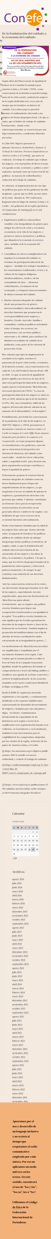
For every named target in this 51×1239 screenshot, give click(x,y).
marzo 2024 (18, 988)
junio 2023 (17, 1024)
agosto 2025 (18, 927)
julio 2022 (17, 1069)
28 (29, 849)
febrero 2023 (18, 1040)
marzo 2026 (18, 899)
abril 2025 (17, 943)
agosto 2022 (18, 1065)
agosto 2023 (18, 1016)
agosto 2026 (18, 879)
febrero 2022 (18, 1089)
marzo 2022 (18, 1085)
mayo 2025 (17, 939)
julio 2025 (17, 931)
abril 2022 (17, 1081)
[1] (29, 155)
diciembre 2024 (19, 951)
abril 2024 (17, 984)
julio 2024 (17, 972)
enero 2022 (17, 1093)
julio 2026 (17, 883)
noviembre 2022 (20, 1052)
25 (18, 849)
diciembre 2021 (19, 1097)
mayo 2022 (17, 1077)
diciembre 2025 (19, 911)
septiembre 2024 (20, 963)
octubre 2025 (18, 919)
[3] (3, 784)
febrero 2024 (18, 992)
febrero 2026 (18, 903)
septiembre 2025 (20, 923)
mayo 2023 (17, 1028)
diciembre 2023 (19, 1000)
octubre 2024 (18, 959)
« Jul (14, 858)
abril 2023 (17, 1032)
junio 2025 (17, 935)
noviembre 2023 (20, 1004)
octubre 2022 (18, 1056)
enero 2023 (17, 1044)
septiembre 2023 (20, 1012)
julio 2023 (17, 1020)
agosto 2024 (18, 968)
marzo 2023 (18, 1036)
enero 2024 (17, 996)
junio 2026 (17, 887)
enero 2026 (17, 907)
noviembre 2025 (20, 915)
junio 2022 (17, 1073)
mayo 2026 (17, 891)
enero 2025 (17, 947)
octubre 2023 (18, 1008)
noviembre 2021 (20, 1101)
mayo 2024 (17, 980)
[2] (30, 209)
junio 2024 (17, 976)
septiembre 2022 (20, 1060)
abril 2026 (17, 895)
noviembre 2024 (20, 955)
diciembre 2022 (19, 1048)
